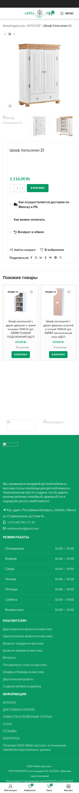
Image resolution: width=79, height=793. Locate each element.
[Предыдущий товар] (5, 34)
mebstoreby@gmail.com (23, 528)
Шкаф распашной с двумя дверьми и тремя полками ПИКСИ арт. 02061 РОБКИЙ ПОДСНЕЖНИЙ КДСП (21, 329)
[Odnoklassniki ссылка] (45, 257)
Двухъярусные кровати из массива (27, 629)
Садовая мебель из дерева (22, 686)
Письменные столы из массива (25, 665)
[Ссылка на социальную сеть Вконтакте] (50, 257)
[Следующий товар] (14, 34)
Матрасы (9, 657)
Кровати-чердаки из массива (23, 643)
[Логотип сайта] (39, 13)
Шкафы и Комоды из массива (23, 672)
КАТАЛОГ (34, 25)
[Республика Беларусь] (58, 425)
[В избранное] (31, 292)
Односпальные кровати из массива (28, 636)
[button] (21, 354)
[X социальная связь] (36, 257)
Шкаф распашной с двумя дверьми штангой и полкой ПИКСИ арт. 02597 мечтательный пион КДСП (58, 329)
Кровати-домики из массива (22, 650)
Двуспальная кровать (18, 679)
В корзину (38, 187)
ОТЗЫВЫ (9, 731)
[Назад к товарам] (9, 34)
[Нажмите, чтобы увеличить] (10, 106)
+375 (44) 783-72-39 (21, 522)
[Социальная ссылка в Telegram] (55, 257)
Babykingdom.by (14, 25)
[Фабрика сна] (21, 425)
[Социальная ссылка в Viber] (60, 257)
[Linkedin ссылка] (41, 257)
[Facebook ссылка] (31, 257)
